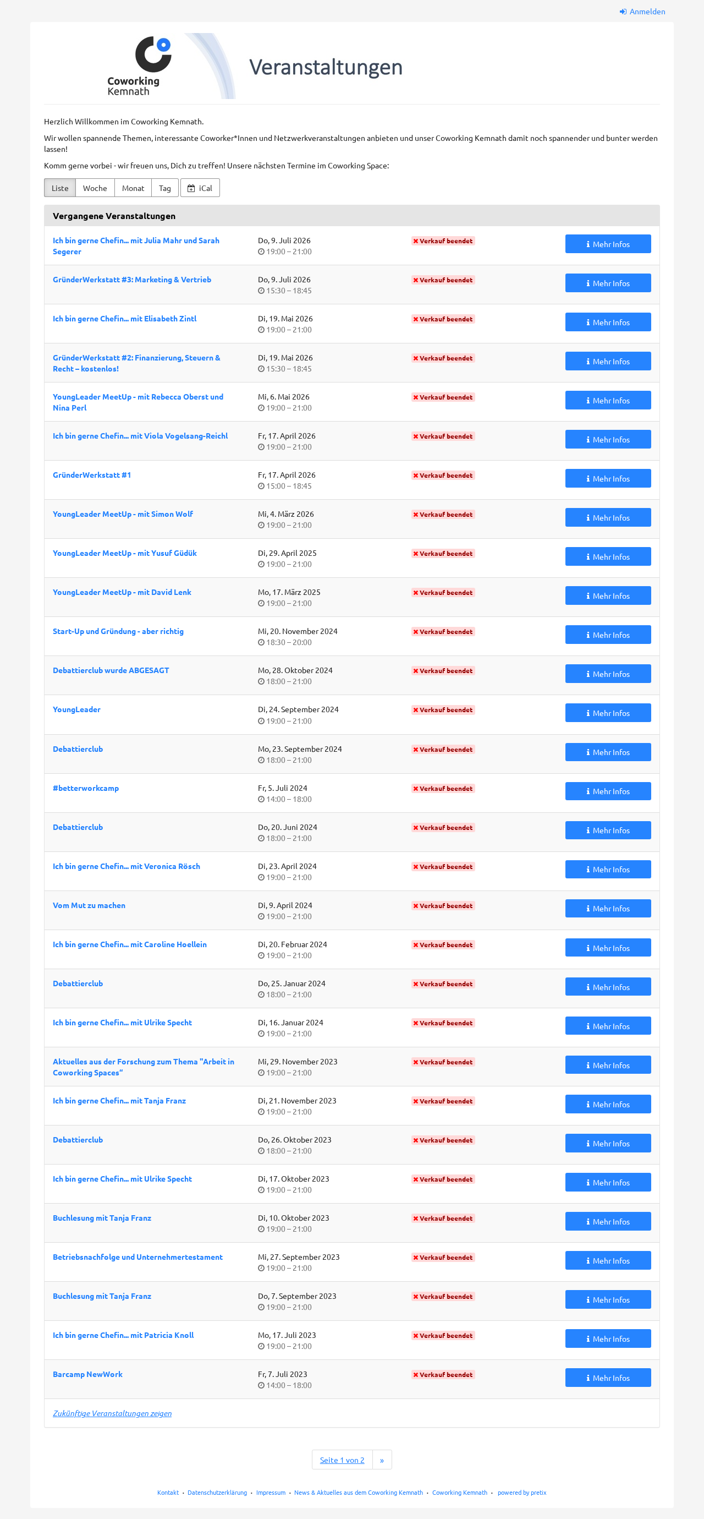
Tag (165, 188)
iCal (204, 188)
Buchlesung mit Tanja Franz (102, 1217)
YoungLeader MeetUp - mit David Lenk (122, 592)
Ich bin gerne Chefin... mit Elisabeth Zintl (124, 318)
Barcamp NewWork (88, 1374)
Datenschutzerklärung (217, 1492)
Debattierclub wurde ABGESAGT (111, 670)
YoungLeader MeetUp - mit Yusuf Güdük (125, 553)
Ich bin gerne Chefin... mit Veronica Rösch (126, 866)
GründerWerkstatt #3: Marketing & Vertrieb (132, 279)
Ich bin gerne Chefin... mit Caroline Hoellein (130, 944)
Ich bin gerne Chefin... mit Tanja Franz (119, 1100)
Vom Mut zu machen (89, 905)
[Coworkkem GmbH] (232, 66)
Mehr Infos (610, 244)
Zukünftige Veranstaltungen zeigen (112, 1413)
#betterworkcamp (86, 788)
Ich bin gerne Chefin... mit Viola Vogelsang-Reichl (140, 435)
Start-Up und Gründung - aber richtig (118, 631)
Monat (133, 188)
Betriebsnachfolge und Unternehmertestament (138, 1256)
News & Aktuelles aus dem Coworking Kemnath (358, 1492)
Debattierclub (78, 748)
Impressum (270, 1492)
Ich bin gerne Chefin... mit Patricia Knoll (123, 1335)
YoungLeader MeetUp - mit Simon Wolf (123, 513)
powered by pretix (522, 1492)
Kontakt (168, 1492)
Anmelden (647, 11)
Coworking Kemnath (459, 1492)
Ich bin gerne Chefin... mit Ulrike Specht (122, 1022)
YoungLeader (77, 709)
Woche (95, 188)
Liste (60, 188)
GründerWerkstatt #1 (92, 474)
